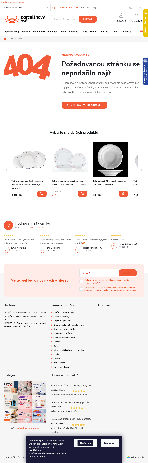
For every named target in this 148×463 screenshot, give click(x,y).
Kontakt (57, 358)
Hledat (87, 19)
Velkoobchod (59, 362)
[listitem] (29, 169)
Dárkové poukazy (61, 316)
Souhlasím (109, 443)
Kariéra (56, 341)
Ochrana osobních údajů (64, 337)
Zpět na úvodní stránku (86, 105)
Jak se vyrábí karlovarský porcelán (68, 350)
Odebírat (128, 273)
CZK (136, 7)
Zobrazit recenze (36, 227)
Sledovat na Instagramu (27, 428)
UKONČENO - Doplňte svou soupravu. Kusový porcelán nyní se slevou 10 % (25, 324)
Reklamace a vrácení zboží (65, 329)
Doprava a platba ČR (62, 320)
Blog (55, 346)
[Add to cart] (42, 194)
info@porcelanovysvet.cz (13, 2)
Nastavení (85, 443)
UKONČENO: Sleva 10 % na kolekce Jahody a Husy (24, 318)
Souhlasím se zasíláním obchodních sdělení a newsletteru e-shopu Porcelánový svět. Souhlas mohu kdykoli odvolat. (110, 289)
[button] (7, 170)
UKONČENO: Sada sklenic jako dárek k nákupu (25, 312)
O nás (56, 354)
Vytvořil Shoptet (137, 457)
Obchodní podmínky (62, 333)
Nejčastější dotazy (61, 367)
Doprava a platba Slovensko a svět (68, 325)
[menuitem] (12, 31)
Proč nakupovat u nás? (13, 7)
